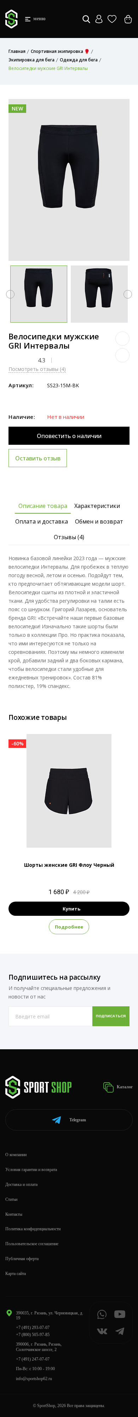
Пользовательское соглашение (31, 1243)
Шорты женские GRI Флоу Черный (69, 864)
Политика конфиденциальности (33, 1228)
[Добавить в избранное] (122, 339)
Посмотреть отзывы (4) (37, 369)
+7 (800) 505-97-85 (33, 1334)
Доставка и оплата (21, 1184)
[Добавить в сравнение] (122, 355)
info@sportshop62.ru (34, 1378)
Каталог (124, 1086)
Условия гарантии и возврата (31, 1169)
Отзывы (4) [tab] (69, 537)
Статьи (11, 1199)
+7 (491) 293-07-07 (33, 1327)
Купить (71, 909)
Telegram (77, 1119)
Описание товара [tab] (42, 506)
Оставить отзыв (38, 458)
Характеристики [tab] (97, 506)
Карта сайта (15, 1273)
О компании (16, 1154)
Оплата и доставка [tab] (41, 521)
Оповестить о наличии (69, 436)
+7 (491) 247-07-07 (33, 1359)
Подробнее (69, 927)
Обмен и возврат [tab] (99, 521)
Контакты (13, 1214)
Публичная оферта (22, 1258)
